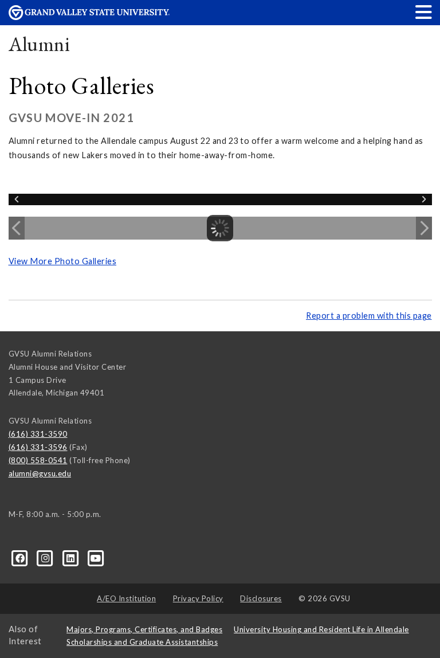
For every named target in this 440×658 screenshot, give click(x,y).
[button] (424, 12)
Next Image (424, 228)
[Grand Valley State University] (89, 16)
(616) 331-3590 (38, 433)
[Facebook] (21, 557)
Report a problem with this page (369, 315)
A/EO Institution (126, 598)
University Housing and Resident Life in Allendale (321, 629)
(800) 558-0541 (38, 460)
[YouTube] (96, 557)
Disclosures (261, 598)
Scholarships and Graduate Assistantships (142, 642)
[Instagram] (46, 557)
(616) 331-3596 (38, 447)
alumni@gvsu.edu (40, 473)
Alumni (39, 44)
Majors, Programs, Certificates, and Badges (144, 629)
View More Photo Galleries (63, 261)
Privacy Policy (198, 598)
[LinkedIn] (71, 557)
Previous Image (17, 228)
